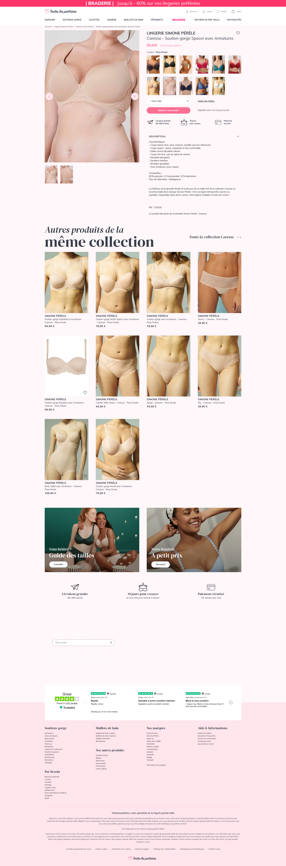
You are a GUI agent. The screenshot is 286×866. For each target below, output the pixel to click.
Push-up (48, 744)
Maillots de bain (133, 19)
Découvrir (160, 564)
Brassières (49, 760)
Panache (150, 754)
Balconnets (49, 738)
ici (68, 663)
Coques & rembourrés (54, 749)
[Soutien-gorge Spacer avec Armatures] (92, 96)
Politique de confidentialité (164, 849)
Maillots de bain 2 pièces (106, 736)
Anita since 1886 (154, 741)
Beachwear (100, 741)
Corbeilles (49, 741)
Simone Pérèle (153, 736)
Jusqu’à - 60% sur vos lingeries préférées (143, 3)
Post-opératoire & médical (55, 793)
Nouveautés (234, 19)
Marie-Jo (150, 738)
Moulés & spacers (52, 752)
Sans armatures (51, 736)
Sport (47, 798)
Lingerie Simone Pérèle (63, 26)
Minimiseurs (50, 757)
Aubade (150, 752)
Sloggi (149, 757)
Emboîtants (49, 754)
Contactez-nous (204, 741)
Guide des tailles (206, 101)
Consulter (58, 564)
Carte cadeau (101, 769)
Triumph (150, 760)
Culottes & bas (102, 755)
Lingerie (111, 19)
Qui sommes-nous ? (206, 744)
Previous (49, 96)
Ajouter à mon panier (168, 110)
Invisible (48, 782)
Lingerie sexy (50, 787)
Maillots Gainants (103, 738)
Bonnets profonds (52, 777)
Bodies (98, 758)
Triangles (48, 762)
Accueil (48, 26)
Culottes (94, 19)
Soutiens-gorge (72, 19)
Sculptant (48, 795)
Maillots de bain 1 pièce (105, 733)
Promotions (100, 766)
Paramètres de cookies (121, 849)
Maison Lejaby (153, 746)
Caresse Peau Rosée (84, 26)
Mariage (48, 785)
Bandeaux (49, 746)
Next (135, 96)
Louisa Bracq (152, 749)
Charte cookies (101, 849)
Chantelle (151, 744)
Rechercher (193, 11)
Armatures (49, 733)
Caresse (203, 213)
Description (157, 136)
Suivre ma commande (207, 738)
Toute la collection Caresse (212, 237)
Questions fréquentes (207, 736)
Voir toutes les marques (156, 765)
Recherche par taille (207, 19)
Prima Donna (152, 733)
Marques (50, 19)
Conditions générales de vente (78, 849)
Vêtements (157, 19)
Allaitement (49, 790)
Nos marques (156, 728)
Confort (48, 779)
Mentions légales (142, 849)
